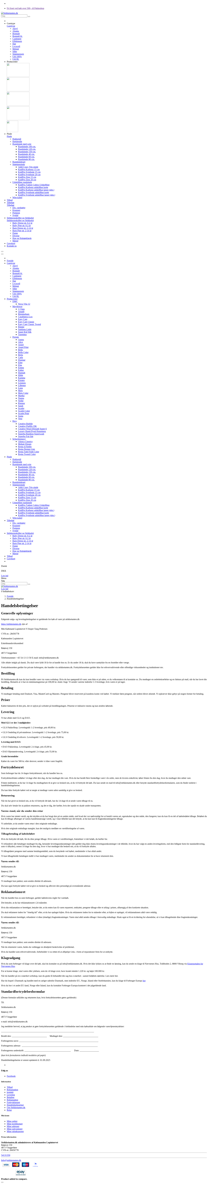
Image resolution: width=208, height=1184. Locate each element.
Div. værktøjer (18, 207)
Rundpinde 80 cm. (26, 159)
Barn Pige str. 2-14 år (21, 230)
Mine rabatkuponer (15, 1131)
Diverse (15, 236)
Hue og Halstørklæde (22, 238)
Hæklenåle (17, 141)
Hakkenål (16, 139)
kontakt (10, 1092)
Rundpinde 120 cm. (27, 149)
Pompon (16, 213)
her (144, 980)
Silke (14, 51)
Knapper (16, 210)
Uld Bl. (15, 59)
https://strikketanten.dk (11, 624)
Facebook (11, 1076)
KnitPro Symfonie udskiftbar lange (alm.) (36, 195)
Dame (15, 233)
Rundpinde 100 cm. (27, 146)
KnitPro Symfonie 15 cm (29, 172)
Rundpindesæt (18, 162)
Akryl (15, 28)
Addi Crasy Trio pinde (28, 167)
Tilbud (10, 1087)
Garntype (11, 26)
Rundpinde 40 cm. (26, 154)
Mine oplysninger (14, 1129)
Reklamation (12, 1089)
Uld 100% (17, 56)
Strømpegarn (18, 54)
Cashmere (16, 39)
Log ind (4, 575)
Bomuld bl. (17, 36)
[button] (11, 23)
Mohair (15, 49)
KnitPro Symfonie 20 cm (29, 174)
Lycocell (16, 46)
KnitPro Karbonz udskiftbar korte (33, 187)
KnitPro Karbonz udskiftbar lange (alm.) (36, 190)
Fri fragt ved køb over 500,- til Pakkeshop (25, 8)
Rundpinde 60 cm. (26, 157)
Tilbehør (10, 205)
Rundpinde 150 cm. (27, 151)
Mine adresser (13, 1126)
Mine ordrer (12, 1121)
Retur (9, 1110)
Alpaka (15, 31)
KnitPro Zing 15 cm (27, 177)
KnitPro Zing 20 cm (27, 179)
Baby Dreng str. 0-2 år (22, 223)
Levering (11, 1095)
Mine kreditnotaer (15, 1124)
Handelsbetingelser (15, 1105)
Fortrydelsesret (13, 1102)
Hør (14, 44)
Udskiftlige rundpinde (22, 182)
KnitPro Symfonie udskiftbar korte (33, 192)
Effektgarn (17, 41)
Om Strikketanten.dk (16, 1107)
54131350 (5, 1155)
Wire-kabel (17, 197)
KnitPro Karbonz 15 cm (29, 169)
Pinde (9, 136)
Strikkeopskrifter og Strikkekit (20, 220)
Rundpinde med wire (21, 144)
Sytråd (15, 215)
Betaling (10, 1097)
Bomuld (16, 33)
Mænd (15, 241)
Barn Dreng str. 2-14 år (22, 228)
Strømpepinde (18, 164)
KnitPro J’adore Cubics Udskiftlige (34, 185)
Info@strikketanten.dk (11, 1160)
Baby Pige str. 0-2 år (21, 225)
